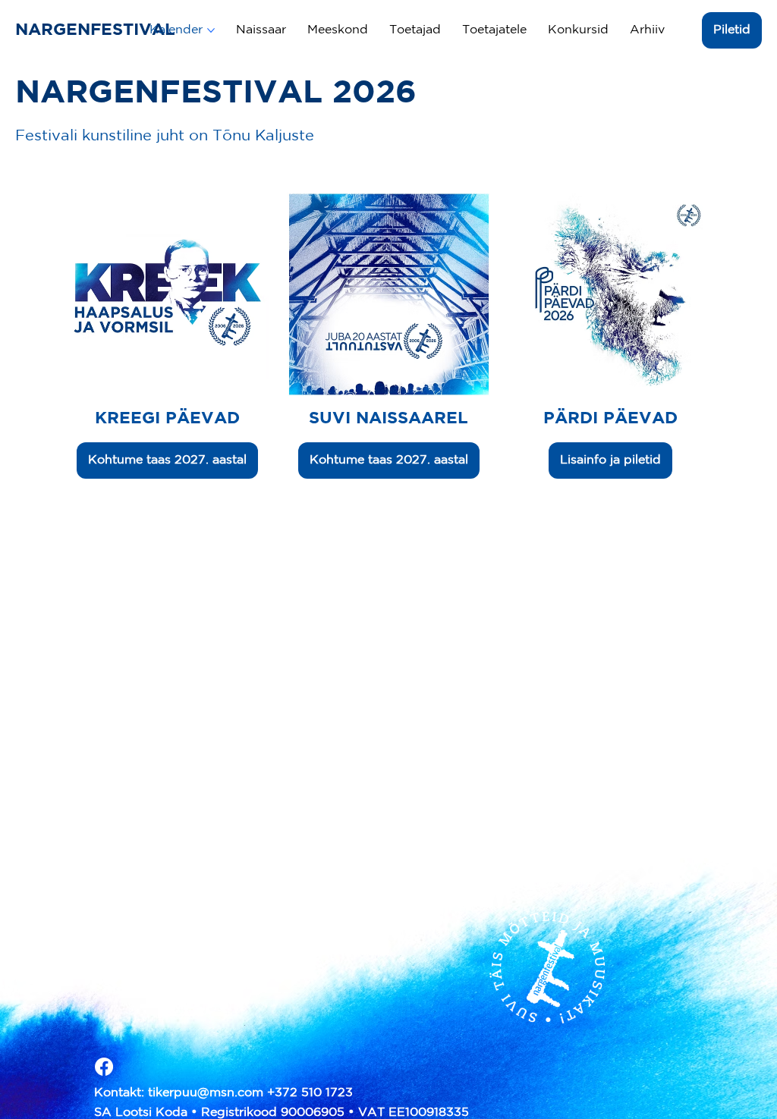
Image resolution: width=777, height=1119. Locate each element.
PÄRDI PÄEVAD (610, 418)
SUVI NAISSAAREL (388, 418)
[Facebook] (104, 1067)
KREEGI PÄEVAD (167, 418)
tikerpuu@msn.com (205, 1093)
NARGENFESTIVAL (98, 30)
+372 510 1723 (310, 1093)
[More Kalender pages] (211, 30)
